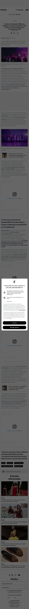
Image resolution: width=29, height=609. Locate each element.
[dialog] (14, 304)
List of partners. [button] (22, 310)
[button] (14, 301)
